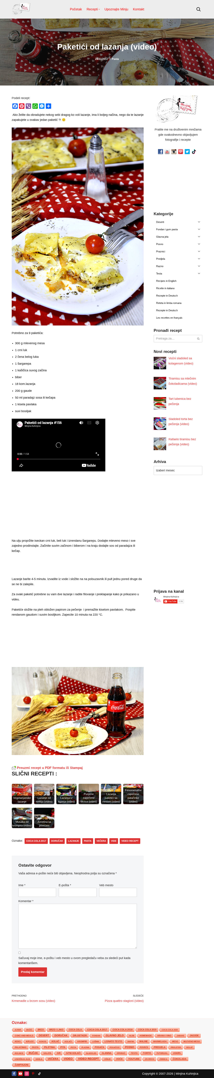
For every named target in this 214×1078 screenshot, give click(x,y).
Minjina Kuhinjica (187, 1073)
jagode (194, 1035)
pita (62, 1047)
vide (113, 841)
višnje (107, 1059)
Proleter (176, 1047)
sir (59, 1053)
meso (175, 1041)
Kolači (68, 1041)
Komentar (25, 901)
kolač (55, 1041)
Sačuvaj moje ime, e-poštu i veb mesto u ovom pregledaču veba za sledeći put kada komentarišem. (74, 960)
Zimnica (163, 1059)
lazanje (73, 841)
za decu (149, 1059)
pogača (99, 1047)
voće (119, 1059)
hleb (131, 1035)
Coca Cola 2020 (170, 1030)
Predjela (159, 1047)
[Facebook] (14, 1073)
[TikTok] (39, 1073)
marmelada (160, 1041)
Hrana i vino (164, 1035)
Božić (29, 1030)
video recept (130, 841)
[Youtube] (20, 1073)
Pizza (73, 1047)
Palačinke (21, 1047)
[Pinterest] (33, 1073)
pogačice (115, 1047)
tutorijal (162, 1053)
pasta (87, 841)
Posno (129, 1047)
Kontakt (138, 9)
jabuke (180, 1035)
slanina (106, 1053)
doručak (57, 841)
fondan (96, 1035)
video (68, 1058)
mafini (131, 1041)
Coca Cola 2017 (36, 841)
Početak (76, 9)
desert (44, 1035)
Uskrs (177, 1053)
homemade (146, 1035)
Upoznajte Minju (116, 9)
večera (101, 841)
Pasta (115, 58)
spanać (121, 1053)
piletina (49, 1047)
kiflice (30, 1041)
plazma (85, 1047)
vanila (39, 1059)
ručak (33, 1052)
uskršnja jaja (22, 1059)
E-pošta (65, 885)
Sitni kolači (73, 1053)
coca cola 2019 (147, 1029)
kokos (42, 1041)
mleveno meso (192, 1041)
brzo (41, 1029)
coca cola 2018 (123, 1029)
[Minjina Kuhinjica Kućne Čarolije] (22, 9)
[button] (99, 9)
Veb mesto (106, 885)
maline (143, 1041)
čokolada (179, 1058)
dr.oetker (80, 1035)
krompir (82, 1041)
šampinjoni (21, 1065)
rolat (189, 1047)
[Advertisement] (78, 504)
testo (134, 1053)
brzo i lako (56, 1029)
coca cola (75, 1029)
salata (47, 1053)
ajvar (18, 1030)
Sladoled (91, 1053)
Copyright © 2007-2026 (157, 1073)
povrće (144, 1047)
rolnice (19, 1053)
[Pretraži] (198, 9)
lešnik (95, 1041)
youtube (134, 1058)
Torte (147, 1053)
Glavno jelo (115, 1035)
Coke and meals (24, 1035)
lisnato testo (113, 1041)
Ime (21, 885)
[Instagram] (26, 1073)
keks (18, 1041)
